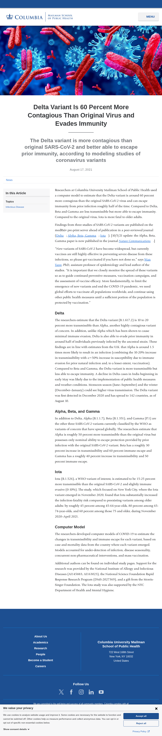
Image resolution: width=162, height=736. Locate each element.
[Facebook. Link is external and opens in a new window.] (71, 692)
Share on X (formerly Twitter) (146, 180)
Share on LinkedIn (151, 180)
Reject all (141, 723)
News (9, 180)
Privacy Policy (140, 731)
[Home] (39, 16)
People (40, 654)
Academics (40, 642)
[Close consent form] (156, 708)
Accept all (141, 716)
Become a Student (40, 660)
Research (40, 648)
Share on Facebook (141, 180)
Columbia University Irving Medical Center (81, 4)
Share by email (156, 180)
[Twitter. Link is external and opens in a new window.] (61, 692)
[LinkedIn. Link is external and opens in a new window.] (91, 692)
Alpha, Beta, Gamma (83, 235)
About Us (40, 636)
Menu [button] (150, 16)
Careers (40, 666)
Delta (61, 235)
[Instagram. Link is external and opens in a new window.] (81, 692)
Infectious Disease (15, 207)
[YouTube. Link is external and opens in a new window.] (101, 692)
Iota (104, 235)
